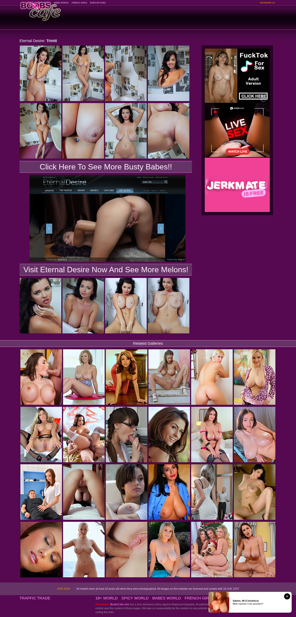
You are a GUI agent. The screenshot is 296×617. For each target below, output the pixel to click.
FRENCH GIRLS (79, 3)
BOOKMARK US (267, 3)
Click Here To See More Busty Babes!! (106, 166)
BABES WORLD (61, 3)
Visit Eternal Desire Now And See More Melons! (105, 269)
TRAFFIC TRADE (35, 598)
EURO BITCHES (98, 3)
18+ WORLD (106, 598)
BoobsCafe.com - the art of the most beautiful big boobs (40, 9)
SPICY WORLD (135, 598)
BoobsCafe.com (119, 604)
